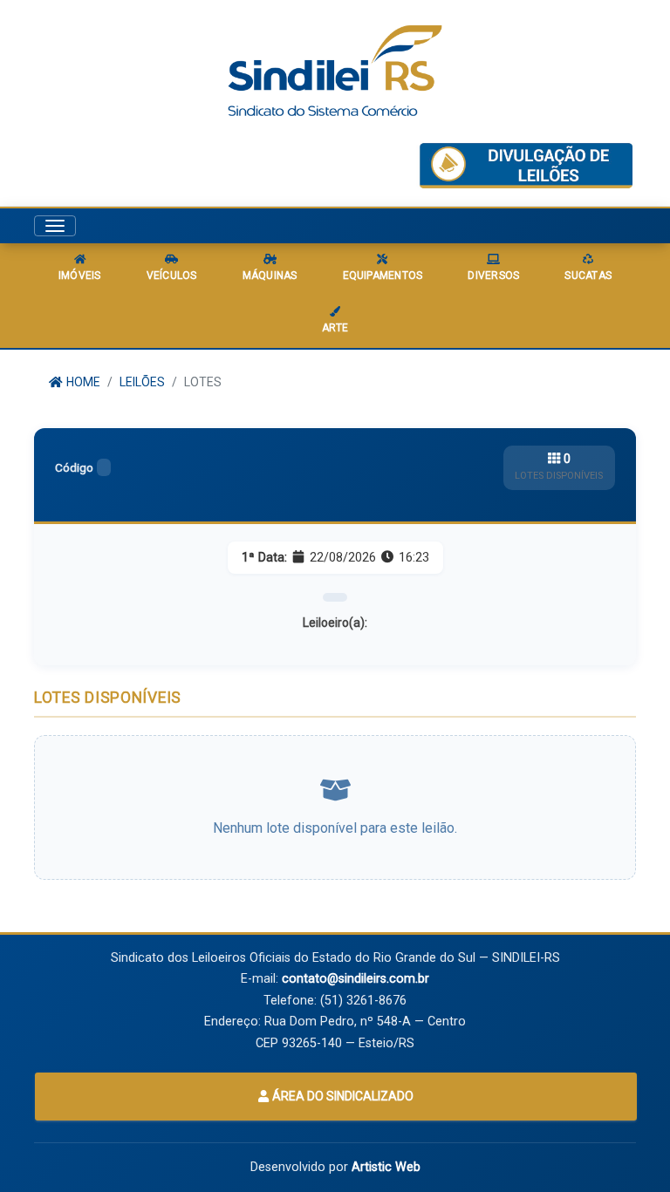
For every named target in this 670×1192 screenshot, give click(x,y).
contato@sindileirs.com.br (355, 978)
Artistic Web (386, 1167)
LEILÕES (142, 382)
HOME (82, 382)
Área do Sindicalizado (342, 1096)
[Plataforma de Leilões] (526, 165)
